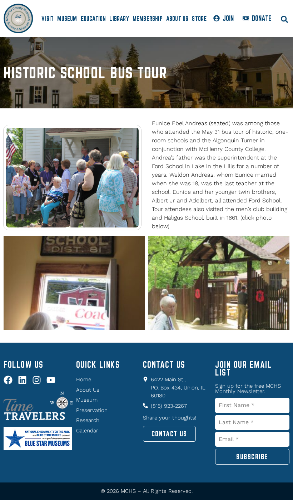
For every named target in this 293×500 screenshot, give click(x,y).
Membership (148, 18)
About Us (177, 18)
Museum (67, 18)
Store (199, 18)
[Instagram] (36, 380)
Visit (47, 18)
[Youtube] (50, 380)
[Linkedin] (22, 380)
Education (93, 18)
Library (119, 18)
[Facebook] (8, 380)
